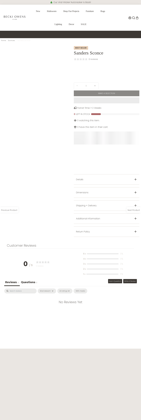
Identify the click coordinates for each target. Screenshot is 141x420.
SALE (83, 24)
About (33, 362)
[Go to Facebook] (4, 411)
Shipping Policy (66, 375)
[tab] (29, 282)
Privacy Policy (36, 370)
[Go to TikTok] (12, 411)
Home (3, 40)
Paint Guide (92, 366)
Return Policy (65, 370)
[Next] (62, 92)
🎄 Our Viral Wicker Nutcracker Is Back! (70, 2)
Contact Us (64, 362)
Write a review (130, 281)
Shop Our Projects (71, 11)
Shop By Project (122, 362)
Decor (71, 24)
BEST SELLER (81, 48)
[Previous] (17, 92)
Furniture (90, 11)
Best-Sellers (120, 370)
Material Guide (94, 375)
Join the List (30, 392)
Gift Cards (120, 375)
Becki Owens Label (124, 379)
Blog (89, 362)
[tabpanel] (70, 310)
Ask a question (115, 281)
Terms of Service (38, 366)
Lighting (58, 24)
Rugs (103, 11)
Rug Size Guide (94, 370)
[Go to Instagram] (8, 411)
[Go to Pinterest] (16, 411)
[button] (106, 100)
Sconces (11, 40)
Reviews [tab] (12, 282)
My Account (64, 379)
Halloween (51, 11)
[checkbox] (80, 291)
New (38, 11)
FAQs (61, 366)
